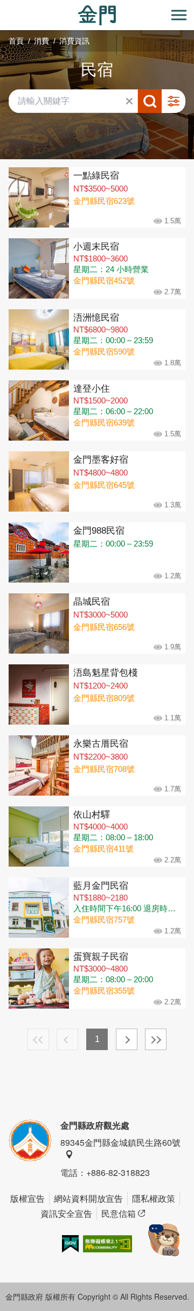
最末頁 (156, 1039)
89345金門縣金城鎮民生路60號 (120, 1142)
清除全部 (129, 101)
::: (3, 6)
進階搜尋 (173, 101)
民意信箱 (118, 1213)
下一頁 (126, 1039)
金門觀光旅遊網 (97, 15)
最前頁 (38, 1039)
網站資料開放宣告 (88, 1198)
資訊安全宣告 (66, 1213)
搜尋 (150, 101)
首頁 (16, 41)
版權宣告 (27, 1198)
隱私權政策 (153, 1198)
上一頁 (67, 1039)
